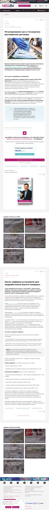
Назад (6, 21)
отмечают (15, 312)
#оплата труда (9, 408)
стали (10, 321)
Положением (11, 503)
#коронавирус (34, 166)
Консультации (7, 235)
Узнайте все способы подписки (25, 159)
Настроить (15, 507)
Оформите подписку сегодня (24, 154)
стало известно (13, 303)
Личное (5, 250)
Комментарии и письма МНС (31, 235)
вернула (26, 324)
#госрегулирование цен (12, 166)
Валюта (17, 10)
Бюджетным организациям (12, 275)
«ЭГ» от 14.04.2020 (13, 27)
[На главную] (8, 6)
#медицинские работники (22, 408)
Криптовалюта (42, 10)
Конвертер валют (6, 10)
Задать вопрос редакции (8, 497)
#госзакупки (24, 166)
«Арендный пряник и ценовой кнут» (15, 67)
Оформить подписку (24, 5)
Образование (6, 430)
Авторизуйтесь (28, 162)
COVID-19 (7, 23)
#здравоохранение (37, 408)
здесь (12, 491)
